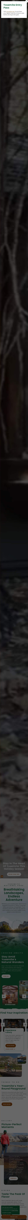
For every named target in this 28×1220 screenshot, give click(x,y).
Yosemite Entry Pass (13, 6)
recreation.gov (10, 11)
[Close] (26, 1)
